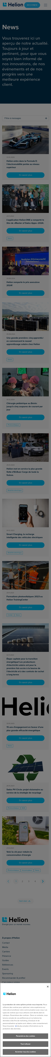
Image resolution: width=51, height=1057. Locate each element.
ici (16, 1026)
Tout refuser (25, 1044)
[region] (25, 1020)
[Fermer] (48, 987)
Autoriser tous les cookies (25, 1052)
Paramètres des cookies (25, 1036)
